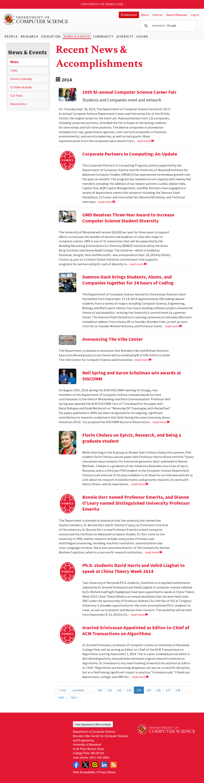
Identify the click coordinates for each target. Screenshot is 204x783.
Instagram (95, 765)
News (14, 62)
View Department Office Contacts (93, 724)
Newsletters (18, 104)
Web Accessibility (84, 772)
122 (119, 690)
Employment (129, 15)
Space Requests (176, 15)
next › (62, 697)
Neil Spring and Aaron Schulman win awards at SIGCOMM (131, 376)
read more (144, 141)
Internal (157, 15)
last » (74, 697)
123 (129, 690)
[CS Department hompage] (166, 727)
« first (62, 690)
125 (148, 690)
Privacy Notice (106, 772)
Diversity (124, 36)
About (145, 15)
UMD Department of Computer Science (36, 19)
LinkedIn (104, 765)
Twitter (85, 765)
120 (99, 690)
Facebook (76, 765)
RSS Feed (113, 765)
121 (109, 690)
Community (103, 36)
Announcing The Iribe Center (112, 339)
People (11, 36)
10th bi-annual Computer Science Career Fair (129, 92)
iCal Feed (16, 95)
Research (29, 36)
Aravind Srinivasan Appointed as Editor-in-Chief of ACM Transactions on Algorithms (135, 630)
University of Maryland (102, 4)
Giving (142, 36)
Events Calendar (21, 79)
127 (168, 690)
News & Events (77, 36)
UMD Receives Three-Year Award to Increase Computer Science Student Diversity (128, 218)
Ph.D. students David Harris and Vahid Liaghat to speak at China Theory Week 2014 (133, 568)
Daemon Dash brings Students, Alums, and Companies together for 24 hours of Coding (128, 280)
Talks (14, 70)
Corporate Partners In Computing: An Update (129, 154)
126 (158, 690)
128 (178, 690)
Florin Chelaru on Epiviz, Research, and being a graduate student (131, 438)
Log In (195, 15)
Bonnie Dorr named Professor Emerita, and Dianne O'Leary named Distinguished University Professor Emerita (136, 503)
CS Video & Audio (21, 87)
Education (51, 36)
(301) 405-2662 (99, 757)
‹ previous (77, 690)
